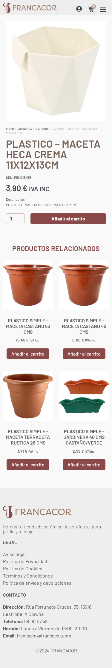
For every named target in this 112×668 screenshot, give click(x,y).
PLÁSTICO (41, 129)
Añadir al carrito (68, 218)
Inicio (10, 129)
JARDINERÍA (24, 129)
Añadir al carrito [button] (28, 353)
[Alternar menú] (103, 9)
